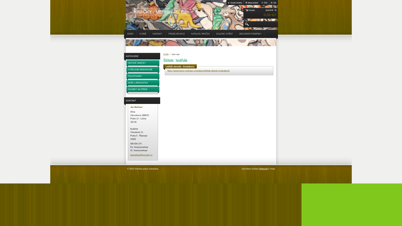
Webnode (263, 169)
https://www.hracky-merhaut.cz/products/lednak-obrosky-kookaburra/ (198, 71)
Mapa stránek (253, 2)
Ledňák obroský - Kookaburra (180, 66)
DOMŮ (166, 54)
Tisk (274, 2)
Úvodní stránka (236, 2)
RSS (265, 2)
